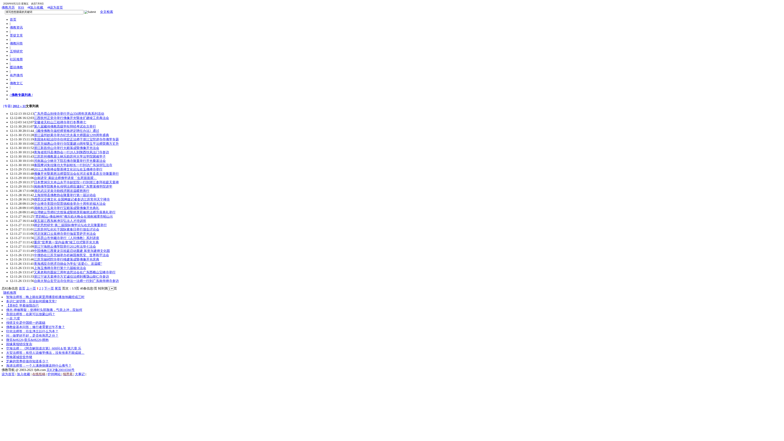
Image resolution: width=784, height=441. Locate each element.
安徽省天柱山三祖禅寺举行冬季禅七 (60, 122)
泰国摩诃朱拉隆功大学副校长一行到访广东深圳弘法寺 (73, 165)
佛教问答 (16, 43)
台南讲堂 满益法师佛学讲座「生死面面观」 (65, 178)
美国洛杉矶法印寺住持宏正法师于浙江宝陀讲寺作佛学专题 (76, 139)
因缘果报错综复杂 (19, 344)
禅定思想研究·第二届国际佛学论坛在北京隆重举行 (70, 225)
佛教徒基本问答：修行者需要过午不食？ (35, 327)
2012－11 (19, 106)
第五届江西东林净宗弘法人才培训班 (60, 221)
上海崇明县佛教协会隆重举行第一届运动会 (65, 195)
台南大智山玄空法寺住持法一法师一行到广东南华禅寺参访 (76, 281)
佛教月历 (8, 7)
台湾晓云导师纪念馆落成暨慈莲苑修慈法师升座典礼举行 (75, 212)
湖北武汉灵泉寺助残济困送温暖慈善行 (61, 191)
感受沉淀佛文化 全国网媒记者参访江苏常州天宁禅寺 (72, 199)
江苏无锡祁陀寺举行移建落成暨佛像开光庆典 (66, 259)
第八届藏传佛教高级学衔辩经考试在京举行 (65, 126)
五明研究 (16, 51)
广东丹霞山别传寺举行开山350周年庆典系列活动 (69, 113)
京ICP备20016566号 (61, 370)
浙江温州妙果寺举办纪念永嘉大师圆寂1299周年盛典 (71, 135)
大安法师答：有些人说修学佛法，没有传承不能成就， (45, 352)
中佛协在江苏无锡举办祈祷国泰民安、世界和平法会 (71, 255)
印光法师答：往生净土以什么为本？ (32, 331)
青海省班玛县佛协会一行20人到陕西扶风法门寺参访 (71, 152)
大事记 (80, 374)
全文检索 (106, 11)
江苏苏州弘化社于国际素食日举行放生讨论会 (66, 229)
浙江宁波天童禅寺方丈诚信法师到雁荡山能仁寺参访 (71, 276)
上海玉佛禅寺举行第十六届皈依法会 (60, 268)
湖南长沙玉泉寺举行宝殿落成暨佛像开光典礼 (66, 208)
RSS (21, 7)
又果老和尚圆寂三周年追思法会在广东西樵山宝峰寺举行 (75, 272)
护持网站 (54, 374)
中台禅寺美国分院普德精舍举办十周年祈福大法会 (70, 203)
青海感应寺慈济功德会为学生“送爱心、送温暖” (68, 263)
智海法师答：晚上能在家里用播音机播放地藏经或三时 (45, 297)
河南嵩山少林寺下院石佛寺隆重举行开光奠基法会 (70, 161)
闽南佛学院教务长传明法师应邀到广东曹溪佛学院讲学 (73, 186)
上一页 (31, 288)
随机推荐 (9, 292)
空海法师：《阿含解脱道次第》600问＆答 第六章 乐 (43, 348)
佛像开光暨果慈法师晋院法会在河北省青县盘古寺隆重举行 (76, 173)
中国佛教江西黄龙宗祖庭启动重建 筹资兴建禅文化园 (72, 251)
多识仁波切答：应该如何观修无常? (31, 301)
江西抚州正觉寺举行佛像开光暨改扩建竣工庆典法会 (71, 118)
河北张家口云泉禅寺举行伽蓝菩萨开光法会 (65, 233)
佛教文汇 (16, 83)
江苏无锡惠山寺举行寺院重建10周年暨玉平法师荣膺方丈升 (76, 143)
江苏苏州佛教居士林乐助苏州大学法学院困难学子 (70, 156)
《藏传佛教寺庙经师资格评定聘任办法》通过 (66, 131)
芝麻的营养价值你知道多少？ (27, 361)
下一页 (49, 288)
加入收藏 (37, 7)
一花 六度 (13, 318)
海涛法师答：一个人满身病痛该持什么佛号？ (38, 365)
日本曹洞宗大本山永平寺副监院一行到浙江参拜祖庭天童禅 (76, 182)
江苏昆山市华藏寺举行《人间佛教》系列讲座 (66, 238)
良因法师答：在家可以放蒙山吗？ (30, 314)
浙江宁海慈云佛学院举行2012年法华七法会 (65, 246)
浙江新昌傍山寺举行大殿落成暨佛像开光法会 (66, 148)
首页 (13, 19)
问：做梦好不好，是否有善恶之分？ (32, 335)
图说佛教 (16, 67)
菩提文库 (16, 35)
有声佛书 (16, 75)
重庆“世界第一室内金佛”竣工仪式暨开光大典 (66, 242)
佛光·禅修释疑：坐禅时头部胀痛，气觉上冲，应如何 (44, 310)
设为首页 (56, 7)
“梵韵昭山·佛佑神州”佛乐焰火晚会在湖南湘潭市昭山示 (73, 216)
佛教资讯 (16, 27)
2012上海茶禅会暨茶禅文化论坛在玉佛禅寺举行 (68, 169)
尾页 (58, 288)
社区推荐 (16, 59)
